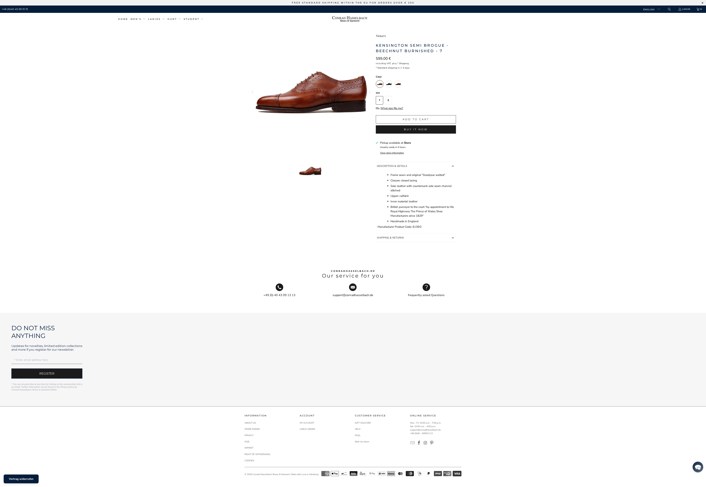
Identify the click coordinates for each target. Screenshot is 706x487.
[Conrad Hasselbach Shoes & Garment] (349, 19)
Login (686, 9)
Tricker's (381, 36)
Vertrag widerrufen (21, 479)
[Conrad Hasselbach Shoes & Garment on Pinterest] (432, 443)
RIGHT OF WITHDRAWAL (258, 454)
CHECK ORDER (307, 429)
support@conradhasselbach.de (425, 429)
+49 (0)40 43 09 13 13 (15, 9)
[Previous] (253, 92)
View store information (392, 153)
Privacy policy (67, 387)
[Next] (369, 92)
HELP (358, 429)
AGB (247, 441)
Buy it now (416, 129)
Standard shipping (387, 67)
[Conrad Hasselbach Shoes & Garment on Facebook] (419, 443)
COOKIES (249, 460)
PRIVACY (249, 435)
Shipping (404, 63)
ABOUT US (250, 422)
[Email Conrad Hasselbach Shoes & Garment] (413, 443)
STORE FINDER (252, 429)
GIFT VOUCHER (363, 422)
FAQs (357, 435)
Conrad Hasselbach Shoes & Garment (271, 474)
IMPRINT (249, 447)
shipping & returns (390, 237)
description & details (392, 166)
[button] (138, 19)
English (649, 9)
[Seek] (669, 9)
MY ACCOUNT (307, 422)
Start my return (362, 441)
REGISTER (46, 373)
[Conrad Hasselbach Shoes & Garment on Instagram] (425, 443)
